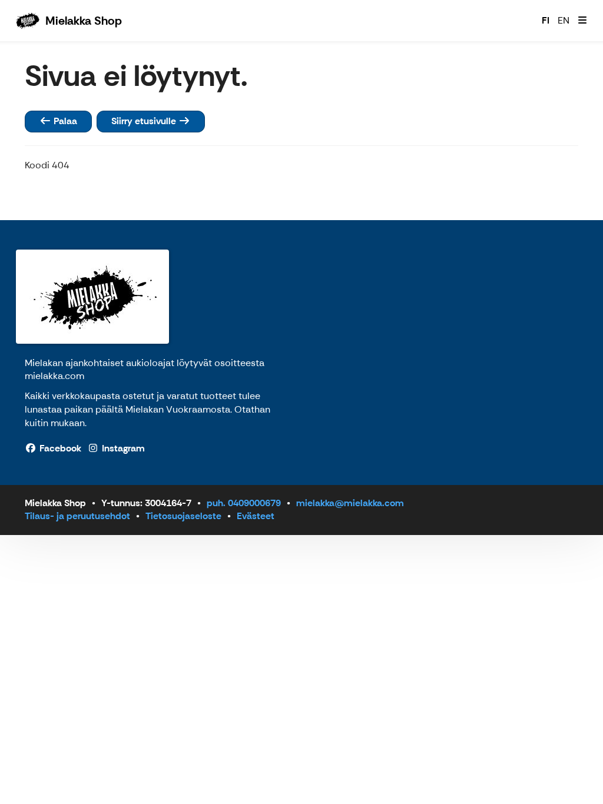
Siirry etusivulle (144, 121)
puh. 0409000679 (244, 503)
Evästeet (255, 516)
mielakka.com (54, 376)
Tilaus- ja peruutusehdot (77, 516)
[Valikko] (582, 20)
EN (563, 20)
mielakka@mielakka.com (350, 503)
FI (545, 20)
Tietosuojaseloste (183, 516)
